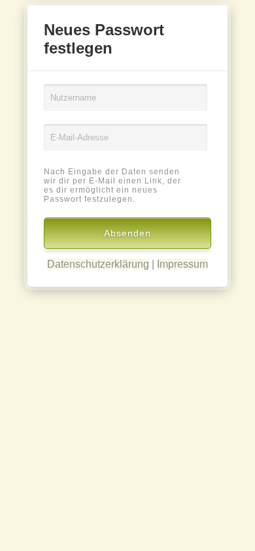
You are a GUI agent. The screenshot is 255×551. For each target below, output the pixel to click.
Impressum (182, 264)
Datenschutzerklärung (98, 264)
